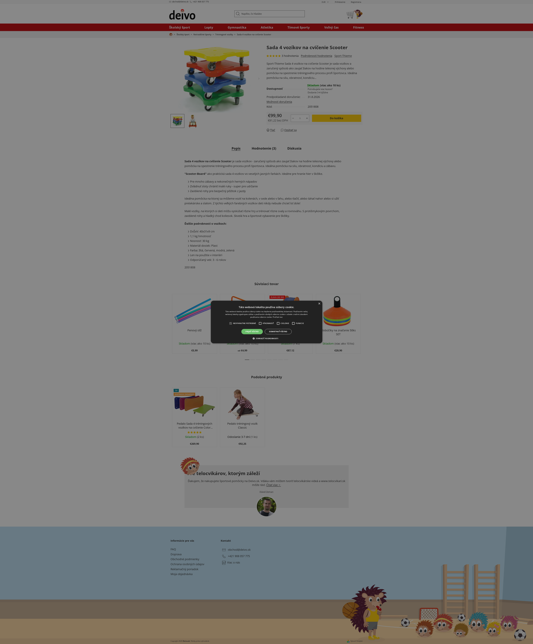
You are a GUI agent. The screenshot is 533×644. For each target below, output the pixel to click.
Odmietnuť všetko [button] (278, 331)
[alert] (266, 322)
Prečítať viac (278, 317)
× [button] (319, 304)
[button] (266, 338)
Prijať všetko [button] (252, 331)
